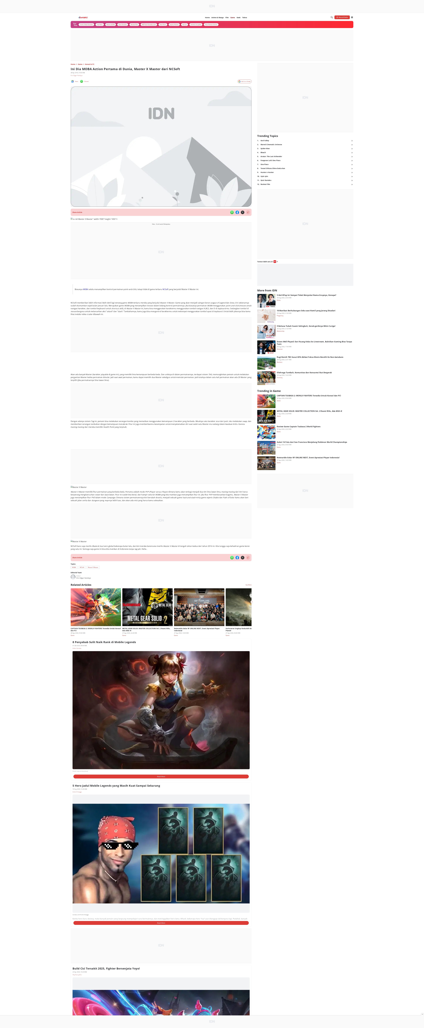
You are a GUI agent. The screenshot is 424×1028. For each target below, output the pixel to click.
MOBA (85, 289)
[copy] (248, 212)
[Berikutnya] (252, 601)
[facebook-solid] (237, 212)
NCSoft (165, 289)
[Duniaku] (83, 17)
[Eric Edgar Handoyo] (73, 577)
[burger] (352, 17)
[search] (331, 17)
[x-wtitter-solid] (242, 212)
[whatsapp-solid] (232, 212)
